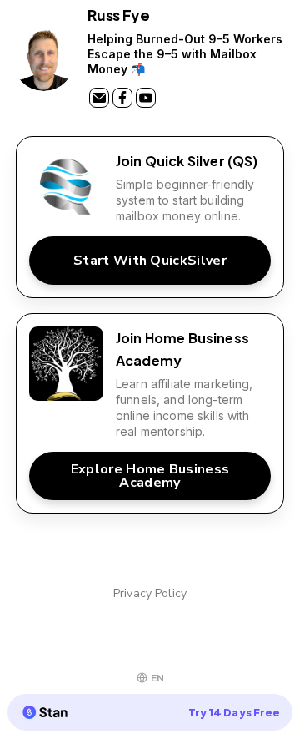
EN (157, 678)
